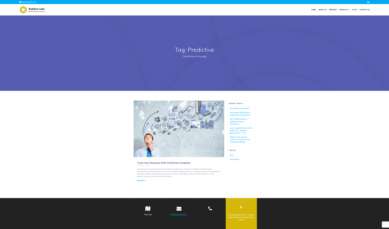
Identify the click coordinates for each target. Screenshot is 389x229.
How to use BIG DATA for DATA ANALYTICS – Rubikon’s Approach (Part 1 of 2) (241, 130)
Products (343, 10)
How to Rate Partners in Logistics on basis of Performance (238, 121)
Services (333, 10)
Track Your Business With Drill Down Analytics (164, 162)
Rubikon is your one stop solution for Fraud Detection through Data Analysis (240, 139)
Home (313, 10)
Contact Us (365, 10)
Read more (141, 180)
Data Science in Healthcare (239, 108)
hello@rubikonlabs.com (29, 2)
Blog (355, 10)
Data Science (234, 159)
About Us (322, 10)
